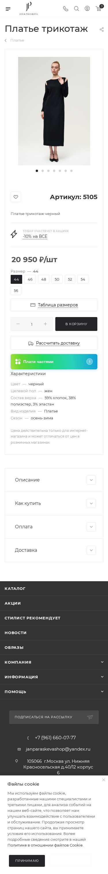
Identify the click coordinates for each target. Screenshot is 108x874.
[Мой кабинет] (87, 9)
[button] (37, 171)
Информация (21, 677)
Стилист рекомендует (32, 618)
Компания (18, 662)
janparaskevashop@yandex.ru (58, 749)
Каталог (15, 588)
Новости (16, 632)
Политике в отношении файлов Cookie (45, 845)
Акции (13, 603)
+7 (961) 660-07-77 (55, 738)
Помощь (15, 691)
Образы (14, 647)
